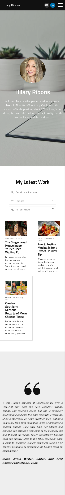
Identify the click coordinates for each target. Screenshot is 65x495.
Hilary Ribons (11, 5)
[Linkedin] (52, 5)
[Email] (46, 5)
